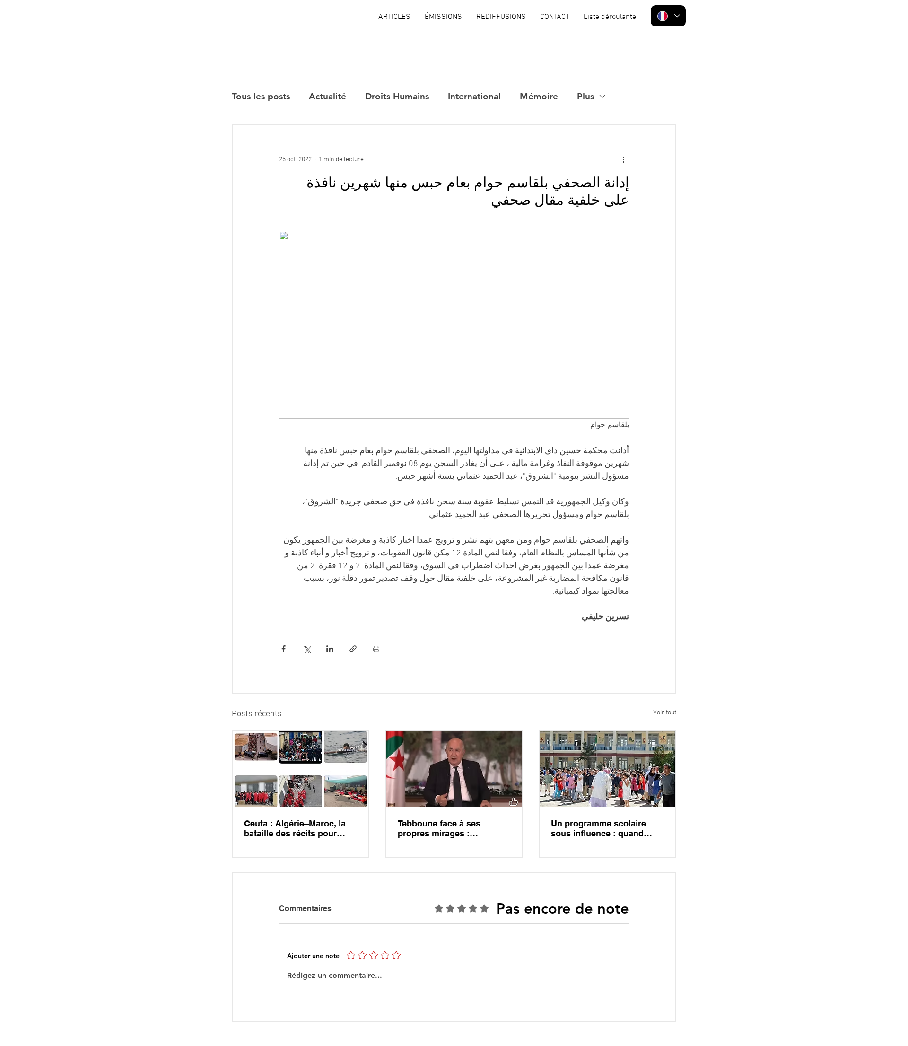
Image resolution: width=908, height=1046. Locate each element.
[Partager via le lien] (353, 648)
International (474, 96)
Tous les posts (261, 96)
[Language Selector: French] (668, 15)
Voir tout (664, 713)
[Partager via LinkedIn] (329, 648)
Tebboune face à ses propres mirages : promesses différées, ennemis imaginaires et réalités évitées (445, 828)
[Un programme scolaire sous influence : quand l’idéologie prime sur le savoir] (607, 769)
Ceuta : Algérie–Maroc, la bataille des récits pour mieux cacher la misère (295, 828)
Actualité (327, 96)
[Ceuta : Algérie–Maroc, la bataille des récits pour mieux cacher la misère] (300, 769)
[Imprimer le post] (376, 648)
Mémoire (539, 96)
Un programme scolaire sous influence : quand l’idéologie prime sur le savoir (598, 828)
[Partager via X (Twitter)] (306, 648)
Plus (585, 96)
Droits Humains (397, 96)
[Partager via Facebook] (283, 648)
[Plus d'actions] (623, 159)
